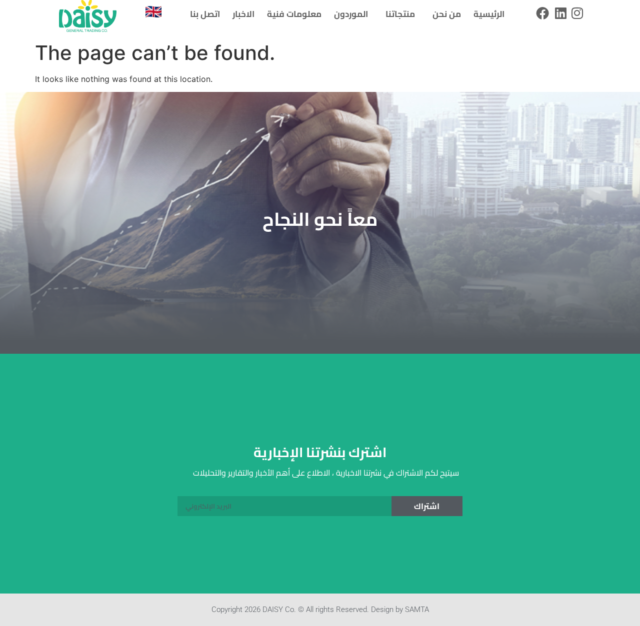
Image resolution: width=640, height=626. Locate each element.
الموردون (351, 14)
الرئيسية (489, 14)
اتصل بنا (205, 14)
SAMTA (417, 609)
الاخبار (243, 14)
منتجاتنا (400, 14)
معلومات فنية (294, 14)
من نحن (446, 14)
